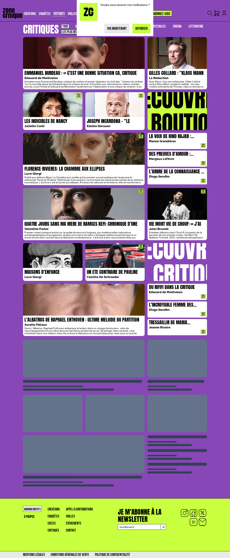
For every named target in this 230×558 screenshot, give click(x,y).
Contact (71, 530)
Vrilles (70, 516)
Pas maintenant (117, 28)
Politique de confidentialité (112, 555)
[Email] (202, 521)
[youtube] (193, 521)
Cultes (52, 523)
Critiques (53, 530)
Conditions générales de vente (70, 555)
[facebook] (193, 512)
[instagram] (184, 512)
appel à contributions (79, 509)
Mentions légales (34, 555)
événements (73, 523)
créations (54, 509)
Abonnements (32, 509)
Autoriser (141, 28)
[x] (202, 512)
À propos (29, 517)
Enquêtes (53, 516)
